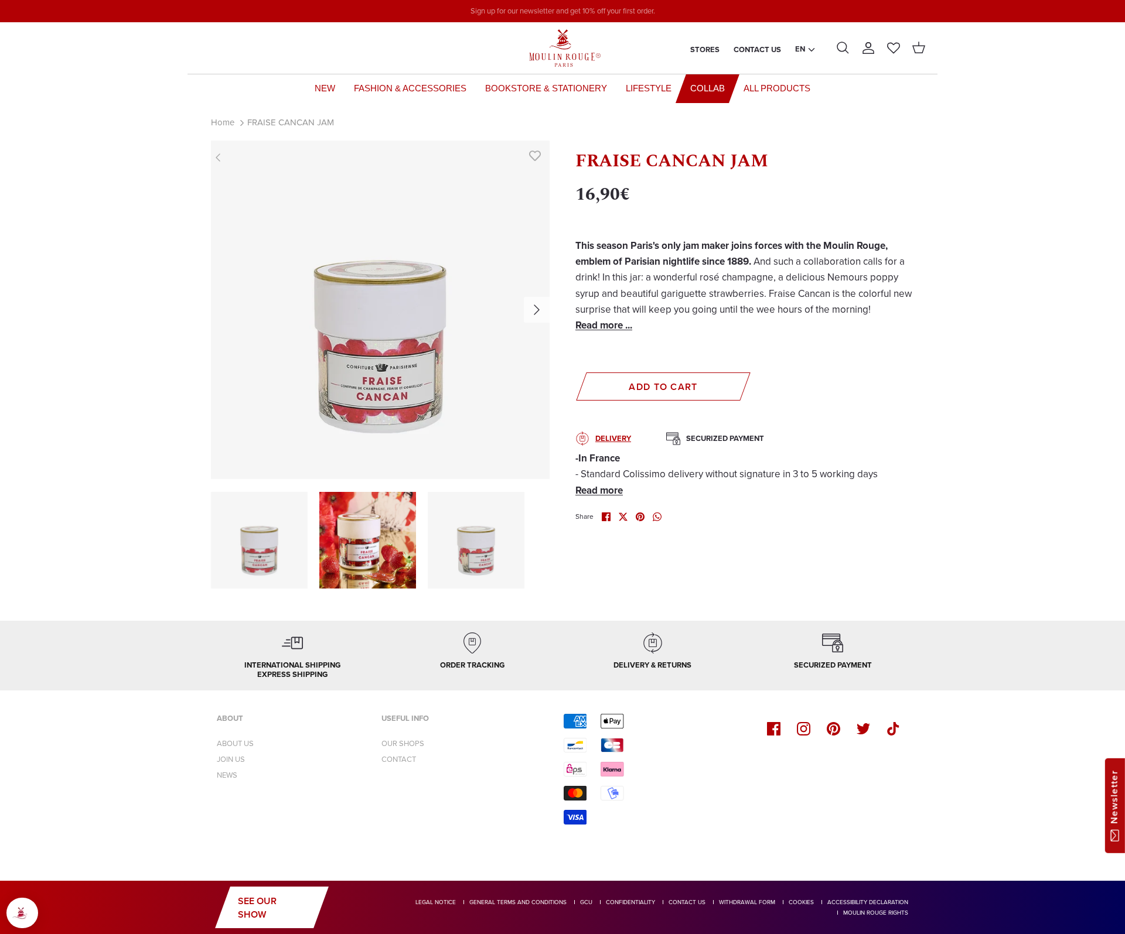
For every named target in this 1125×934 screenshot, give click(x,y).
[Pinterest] (833, 729)
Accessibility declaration (867, 902)
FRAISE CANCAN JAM (290, 122)
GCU (586, 902)
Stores (705, 49)
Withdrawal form (747, 902)
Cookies (801, 902)
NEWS (227, 775)
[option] (380, 310)
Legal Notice (435, 902)
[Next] (537, 310)
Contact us (757, 49)
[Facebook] (774, 729)
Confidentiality (630, 902)
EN (800, 48)
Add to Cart (663, 387)
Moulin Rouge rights (875, 912)
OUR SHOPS (402, 743)
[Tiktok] (893, 729)
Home (222, 122)
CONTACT (398, 759)
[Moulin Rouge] (562, 48)
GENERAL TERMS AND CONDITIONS (518, 902)
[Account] (868, 48)
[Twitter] (863, 729)
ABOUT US (235, 743)
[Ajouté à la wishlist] (535, 155)
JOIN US (231, 759)
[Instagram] (804, 729)
